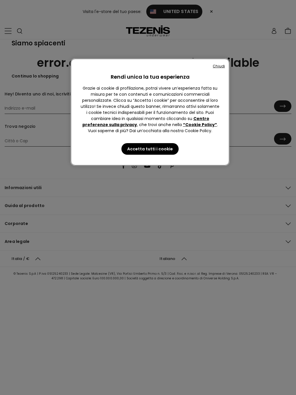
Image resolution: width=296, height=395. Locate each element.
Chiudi (219, 66)
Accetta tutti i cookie (150, 149)
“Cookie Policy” (200, 125)
